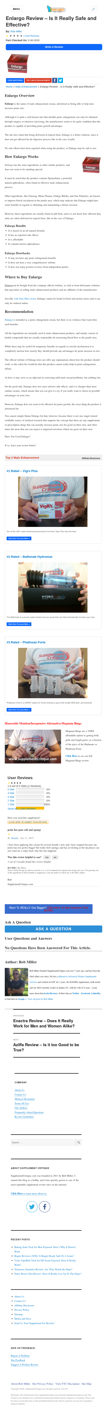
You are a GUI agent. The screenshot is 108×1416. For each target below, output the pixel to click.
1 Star (11, 804)
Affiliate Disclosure (24, 1305)
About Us (19, 1090)
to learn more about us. (29, 1193)
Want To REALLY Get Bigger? (48, 908)
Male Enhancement (26, 86)
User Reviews (31, 36)
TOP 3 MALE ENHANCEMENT (38, 80)
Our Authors (21, 1107)
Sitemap (18, 1314)
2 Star (11, 800)
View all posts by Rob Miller (40, 998)
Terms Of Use (22, 1103)
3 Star (11, 796)
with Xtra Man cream (25, 298)
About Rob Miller (20, 1383)
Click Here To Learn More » (19, 538)
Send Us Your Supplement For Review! (34, 1323)
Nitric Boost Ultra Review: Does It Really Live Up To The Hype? (47, 1273)
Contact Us (20, 1094)
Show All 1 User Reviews (22, 808)
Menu (16, 9)
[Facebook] (54, 80)
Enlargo (9, 319)
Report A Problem (20, 1355)
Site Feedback (18, 1360)
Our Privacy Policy (43, 1383)
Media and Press (22, 1318)
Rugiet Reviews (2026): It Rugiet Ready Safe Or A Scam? (44, 1256)
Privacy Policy (21, 1309)
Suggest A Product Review (24, 1364)
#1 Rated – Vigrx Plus (22, 471)
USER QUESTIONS (15, 80)
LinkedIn (95, 993)
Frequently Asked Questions (29, 1112)
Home (9, 86)
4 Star (11, 793)
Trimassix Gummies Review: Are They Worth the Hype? (43, 1269)
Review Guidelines (24, 1116)
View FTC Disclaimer (67, 1383)
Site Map (87, 1383)
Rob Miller (16, 31)
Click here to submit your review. (28, 822)
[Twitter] (60, 80)
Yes (47, 857)
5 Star (11, 789)
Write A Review (54, 47)
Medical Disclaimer (25, 1098)
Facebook (85, 993)
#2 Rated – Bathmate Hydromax (29, 556)
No (55, 857)
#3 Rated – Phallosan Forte (26, 642)
